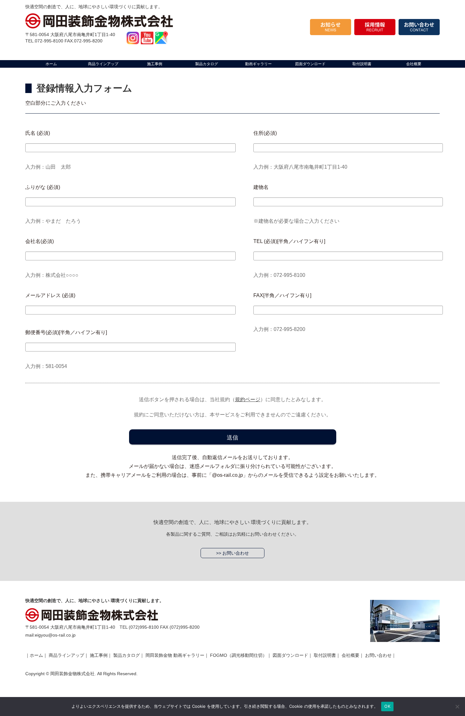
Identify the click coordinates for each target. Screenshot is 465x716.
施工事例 (99, 655)
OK (387, 706)
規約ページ (247, 399)
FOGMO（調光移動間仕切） (238, 655)
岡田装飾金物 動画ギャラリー (175, 655)
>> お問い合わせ (232, 553)
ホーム (36, 655)
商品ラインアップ (66, 655)
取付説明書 (325, 655)
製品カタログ (126, 655)
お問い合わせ (378, 655)
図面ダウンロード (290, 655)
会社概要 (350, 655)
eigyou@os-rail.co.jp (55, 635)
